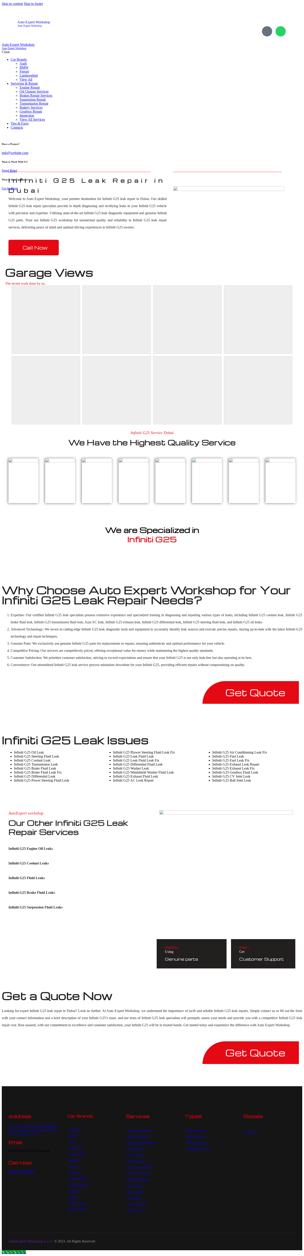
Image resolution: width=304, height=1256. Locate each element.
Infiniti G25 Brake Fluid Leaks (31, 892)
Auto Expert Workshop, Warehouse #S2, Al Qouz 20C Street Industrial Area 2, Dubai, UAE (33, 1130)
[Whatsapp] (281, 31)
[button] (73, 848)
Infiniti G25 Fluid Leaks (26, 878)
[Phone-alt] (267, 31)
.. (96, 1241)
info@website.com (15, 153)
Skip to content (12, 4)
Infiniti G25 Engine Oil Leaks (30, 848)
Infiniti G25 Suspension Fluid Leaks (35, 907)
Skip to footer (33, 4)
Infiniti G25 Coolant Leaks (28, 863)
